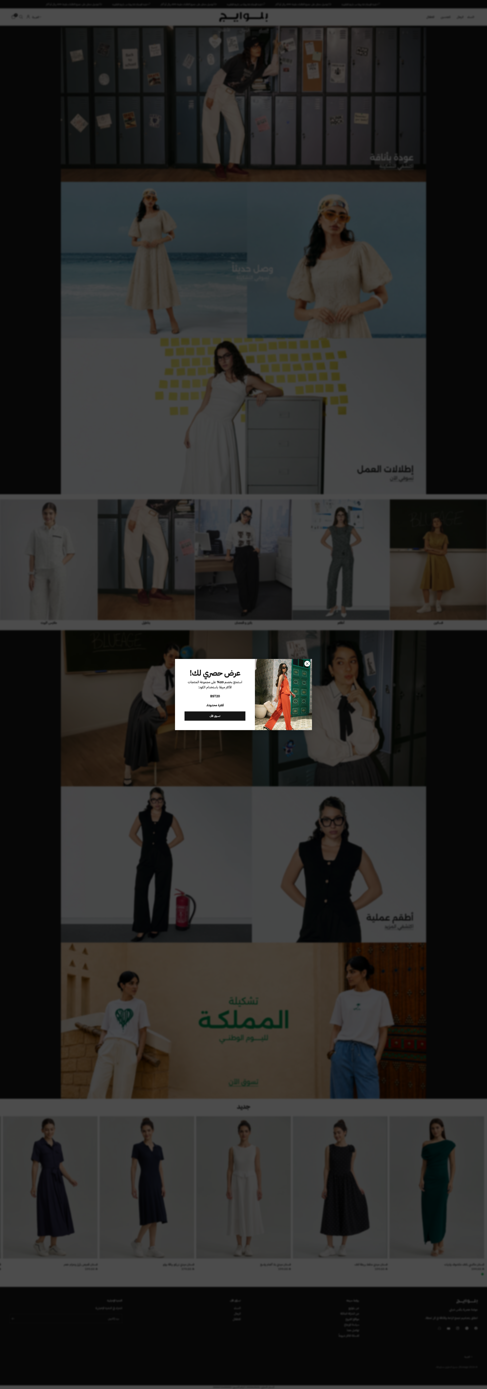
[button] (215, 716)
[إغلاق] (307, 663)
